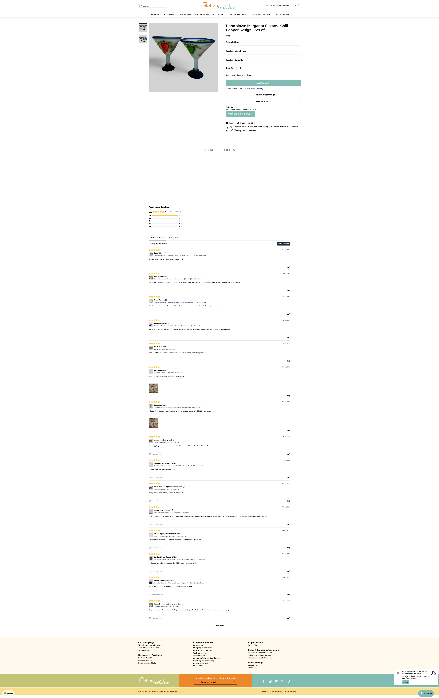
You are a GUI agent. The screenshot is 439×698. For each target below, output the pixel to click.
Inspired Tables (202, 14)
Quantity (230, 68)
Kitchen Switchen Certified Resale (241, 110)
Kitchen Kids (218, 14)
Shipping (229, 75)
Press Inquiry (254, 665)
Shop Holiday (185, 14)
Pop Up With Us (145, 660)
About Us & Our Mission (148, 648)
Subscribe (197, 666)
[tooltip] (274, 95)
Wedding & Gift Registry (203, 660)
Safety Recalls (199, 655)
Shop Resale (169, 14)
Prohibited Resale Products (260, 658)
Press (250, 668)
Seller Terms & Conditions (259, 655)
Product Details (234, 60)
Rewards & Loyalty (201, 663)
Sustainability (144, 650)
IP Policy (265, 691)
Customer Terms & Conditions (206, 658)
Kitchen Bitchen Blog (261, 14)
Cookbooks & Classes (238, 14)
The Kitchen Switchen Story (150, 645)
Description (232, 42)
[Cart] (299, 5)
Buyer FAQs (253, 645)
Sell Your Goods (282, 14)
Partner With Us (145, 658)
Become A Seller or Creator (260, 653)
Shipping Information (202, 648)
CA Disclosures (199, 653)
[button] (263, 94)
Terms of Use (277, 691)
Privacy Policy (290, 691)
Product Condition (236, 51)
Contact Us (198, 645)
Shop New (154, 14)
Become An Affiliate (147, 663)
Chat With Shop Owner (240, 114)
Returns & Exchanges (202, 650)
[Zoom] (183, 57)
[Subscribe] (235, 682)
